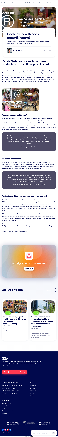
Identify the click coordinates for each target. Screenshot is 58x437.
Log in (55, 2)
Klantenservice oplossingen (10, 382)
